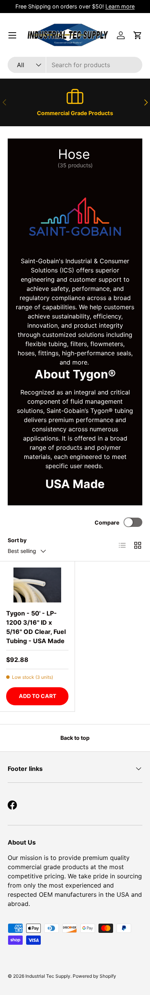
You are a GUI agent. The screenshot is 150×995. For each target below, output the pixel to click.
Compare (107, 522)
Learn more (120, 6)
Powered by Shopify (94, 976)
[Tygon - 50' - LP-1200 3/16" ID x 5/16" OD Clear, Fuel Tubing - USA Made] (37, 585)
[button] (137, 35)
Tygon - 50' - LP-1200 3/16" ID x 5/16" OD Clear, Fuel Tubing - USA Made (36, 627)
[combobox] (75, 65)
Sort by (17, 540)
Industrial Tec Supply (47, 976)
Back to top (75, 737)
